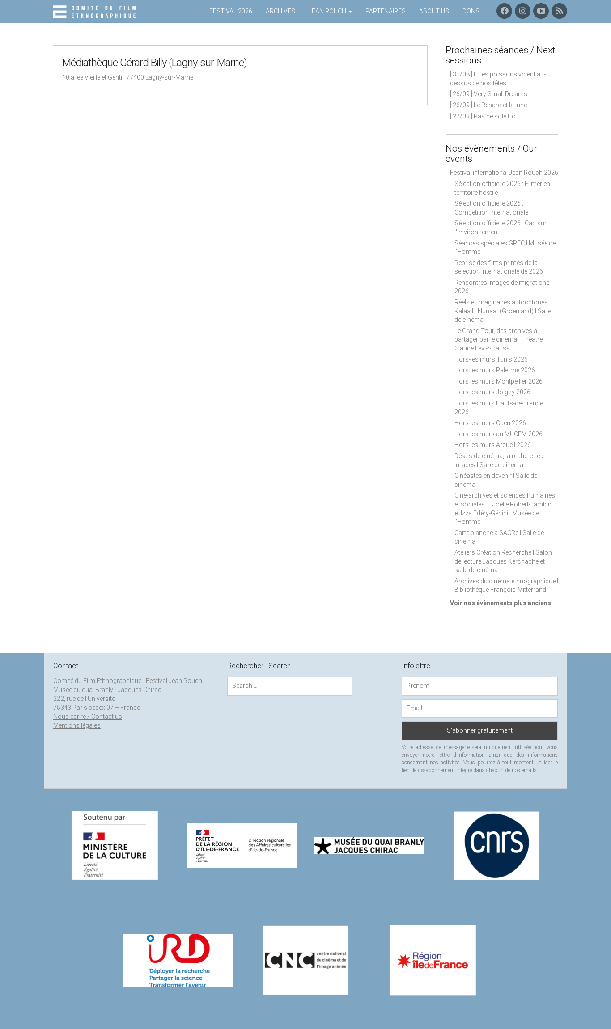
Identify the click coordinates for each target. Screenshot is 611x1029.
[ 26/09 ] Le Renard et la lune (488, 105)
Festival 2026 (230, 11)
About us (434, 11)
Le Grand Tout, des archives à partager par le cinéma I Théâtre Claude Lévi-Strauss (498, 339)
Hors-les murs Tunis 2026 (491, 359)
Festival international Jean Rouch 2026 (504, 172)
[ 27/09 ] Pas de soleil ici (483, 116)
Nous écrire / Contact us (87, 716)
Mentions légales (77, 725)
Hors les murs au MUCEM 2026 (498, 434)
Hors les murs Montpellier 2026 (498, 381)
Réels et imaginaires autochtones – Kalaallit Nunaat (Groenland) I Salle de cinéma (503, 311)
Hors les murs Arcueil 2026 (492, 444)
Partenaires (385, 11)
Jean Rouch (328, 11)
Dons (470, 11)
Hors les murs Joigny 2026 (492, 392)
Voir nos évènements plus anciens (500, 603)
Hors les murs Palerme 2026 (494, 370)
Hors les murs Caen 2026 (490, 422)
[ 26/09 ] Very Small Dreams (488, 93)
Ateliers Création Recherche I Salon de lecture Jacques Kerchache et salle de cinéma (503, 561)
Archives (280, 11)
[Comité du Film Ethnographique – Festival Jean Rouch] (95, 12)
